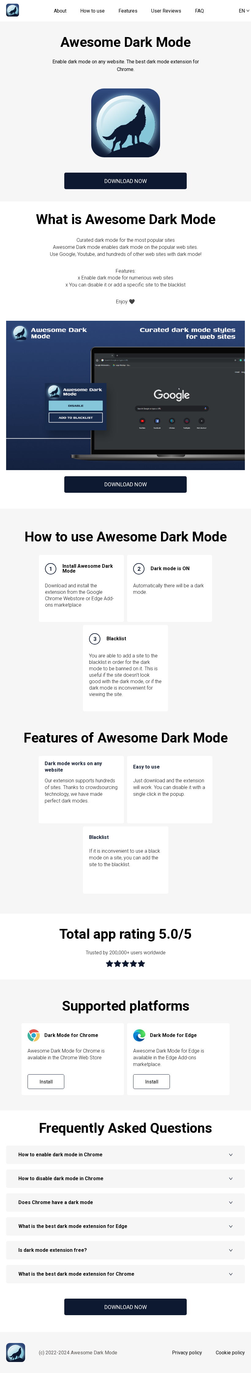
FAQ (199, 11)
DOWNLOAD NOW (125, 181)
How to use (92, 11)
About (60, 11)
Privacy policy (187, 1353)
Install (46, 1082)
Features (127, 11)
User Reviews (166, 11)
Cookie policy (230, 1353)
